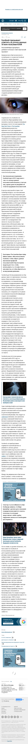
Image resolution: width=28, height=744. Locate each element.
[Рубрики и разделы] (25, 20)
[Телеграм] (2, 717)
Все (11, 681)
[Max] (18, 717)
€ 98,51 (10, 24)
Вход (19, 20)
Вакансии (3, 713)
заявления (4, 417)
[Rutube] (15, 717)
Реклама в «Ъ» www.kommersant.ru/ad (14, 9)
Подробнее (9, 741)
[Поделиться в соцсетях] (25, 37)
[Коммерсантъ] (2, 20)
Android (16, 706)
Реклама (3, 711)
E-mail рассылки (18, 711)
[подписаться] (13, 632)
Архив (2, 708)
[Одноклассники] (12, 717)
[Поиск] (22, 20)
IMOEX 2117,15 (20, 24)
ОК (24, 29)
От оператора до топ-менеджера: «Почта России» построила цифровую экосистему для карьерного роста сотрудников (9, 689)
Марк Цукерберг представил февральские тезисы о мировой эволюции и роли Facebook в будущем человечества (13, 540)
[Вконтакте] (6, 717)
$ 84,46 (5, 24)
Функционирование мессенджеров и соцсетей (12, 642)
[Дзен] (9, 717)
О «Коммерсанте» (5, 706)
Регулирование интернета (7, 33)
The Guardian (16, 126)
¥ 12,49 (14, 24)
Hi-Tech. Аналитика (6, 637)
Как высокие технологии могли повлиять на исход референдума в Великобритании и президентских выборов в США (14, 399)
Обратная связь (18, 708)
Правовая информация (19, 709)
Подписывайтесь (8, 623)
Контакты (3, 709)
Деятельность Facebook (7, 640)
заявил (3, 456)
